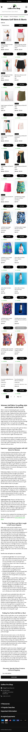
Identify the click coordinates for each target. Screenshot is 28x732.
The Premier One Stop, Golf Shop (14, 1)
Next (18, 396)
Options (8, 54)
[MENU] (26, 7)
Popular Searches (8, 707)
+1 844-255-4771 (6, 696)
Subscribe (14, 677)
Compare (5, 57)
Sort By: (3, 22)
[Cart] (1, 6)
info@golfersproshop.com (8, 688)
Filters (21, 25)
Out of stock (20, 328)
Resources (6, 704)
